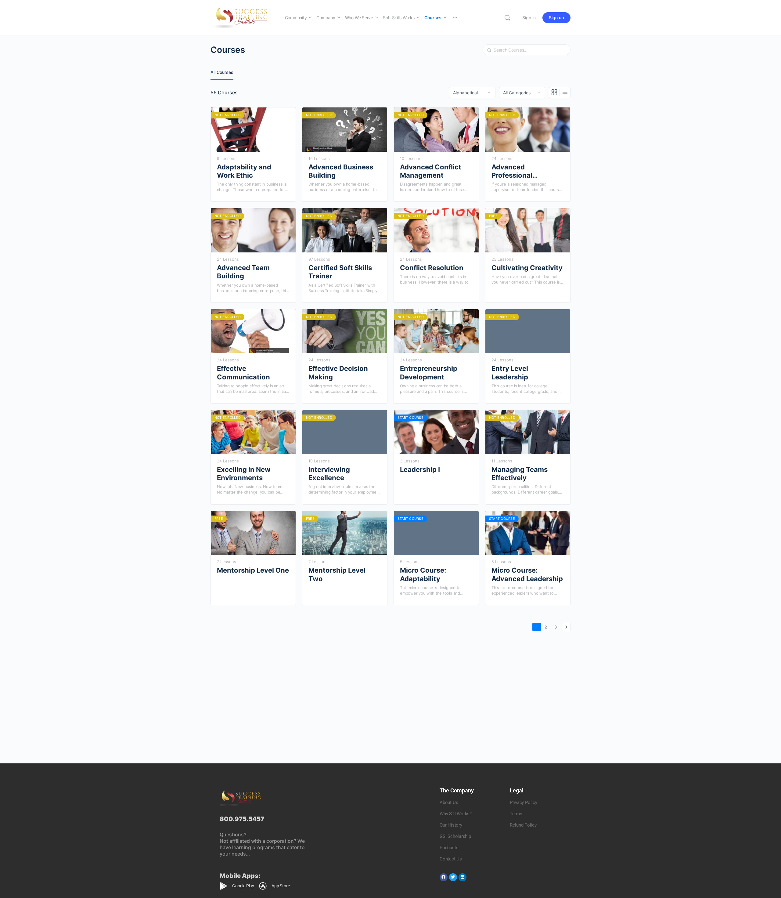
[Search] (507, 17)
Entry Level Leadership (509, 372)
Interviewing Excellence (329, 473)
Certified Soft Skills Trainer (340, 272)
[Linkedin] (462, 877)
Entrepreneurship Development (428, 372)
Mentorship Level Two (336, 574)
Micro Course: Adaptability (423, 574)
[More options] (455, 17)
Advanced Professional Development (513, 171)
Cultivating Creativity (527, 268)
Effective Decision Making (338, 372)
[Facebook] (444, 877)
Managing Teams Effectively (519, 473)
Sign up (556, 17)
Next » (566, 627)
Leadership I (420, 469)
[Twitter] (453, 877)
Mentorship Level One (253, 570)
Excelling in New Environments (244, 473)
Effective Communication (243, 372)
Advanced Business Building (340, 171)
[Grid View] (554, 92)
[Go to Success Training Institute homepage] (242, 17)
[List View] (565, 92)
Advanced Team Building (243, 272)
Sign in (529, 17)
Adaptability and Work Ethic (244, 171)
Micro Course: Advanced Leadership (527, 574)
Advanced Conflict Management (430, 171)
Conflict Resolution (431, 268)
